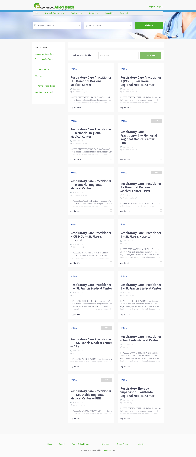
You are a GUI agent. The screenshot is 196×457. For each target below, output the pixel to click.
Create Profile (122, 444)
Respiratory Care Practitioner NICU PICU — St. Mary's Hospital (90, 236)
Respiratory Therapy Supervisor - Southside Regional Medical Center (137, 392)
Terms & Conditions (80, 444)
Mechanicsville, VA (42, 59)
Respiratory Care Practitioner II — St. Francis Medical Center (91, 286)
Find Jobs (149, 25)
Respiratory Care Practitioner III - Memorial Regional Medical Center (90, 81)
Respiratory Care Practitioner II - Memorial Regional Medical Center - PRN (140, 187)
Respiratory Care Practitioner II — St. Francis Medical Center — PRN (91, 342)
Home (49, 444)
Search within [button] (43, 70)
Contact (62, 444)
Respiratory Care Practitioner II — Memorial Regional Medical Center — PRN (139, 137)
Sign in (152, 6)
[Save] (109, 107)
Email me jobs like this (81, 55)
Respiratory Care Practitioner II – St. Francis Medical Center (140, 286)
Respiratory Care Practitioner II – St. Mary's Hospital (140, 234)
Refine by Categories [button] (46, 86)
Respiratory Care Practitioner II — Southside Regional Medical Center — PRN (90, 394)
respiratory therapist (43, 54)
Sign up (160, 6)
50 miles (38, 76)
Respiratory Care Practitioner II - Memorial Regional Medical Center (90, 133)
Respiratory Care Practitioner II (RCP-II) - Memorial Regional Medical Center (140, 81)
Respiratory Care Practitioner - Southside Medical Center (140, 338)
